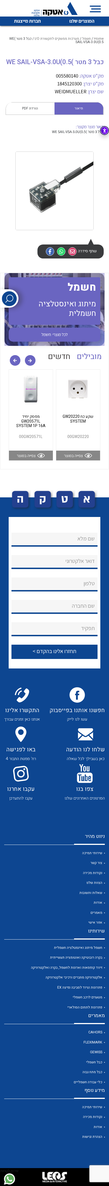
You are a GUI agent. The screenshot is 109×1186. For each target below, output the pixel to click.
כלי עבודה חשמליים (88, 1082)
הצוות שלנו (94, 882)
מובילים (89, 356)
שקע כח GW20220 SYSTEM (78, 419)
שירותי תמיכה (92, 853)
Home (99, 38)
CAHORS (95, 1032)
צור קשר (96, 862)
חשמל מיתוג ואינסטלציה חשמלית (78, 947)
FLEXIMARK (93, 1042)
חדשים (59, 356)
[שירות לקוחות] (9, 1179)
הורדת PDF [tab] (30, 108)
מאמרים (96, 912)
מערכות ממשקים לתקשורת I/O (57, 38)
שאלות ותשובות (90, 892)
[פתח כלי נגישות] (104, 130)
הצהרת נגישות (92, 1136)
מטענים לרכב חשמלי (87, 997)
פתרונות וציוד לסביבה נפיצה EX (79, 987)
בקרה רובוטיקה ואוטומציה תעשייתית (76, 957)
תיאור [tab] (79, 108)
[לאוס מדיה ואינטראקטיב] (54, 1177)
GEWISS (96, 1052)
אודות (98, 902)
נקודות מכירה (92, 872)
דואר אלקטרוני (80, 561)
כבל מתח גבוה (92, 1072)
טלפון (89, 583)
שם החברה (83, 605)
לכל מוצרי (54, 334)
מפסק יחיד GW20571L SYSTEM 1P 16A (31, 421)
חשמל (86, 38)
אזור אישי (95, 922)
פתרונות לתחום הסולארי (84, 1007)
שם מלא (86, 538)
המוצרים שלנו (81, 21)
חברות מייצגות (27, 21)
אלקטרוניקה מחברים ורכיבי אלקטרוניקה (74, 977)
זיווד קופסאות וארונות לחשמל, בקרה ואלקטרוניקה (66, 967)
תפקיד (88, 628)
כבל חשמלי (94, 1062)
